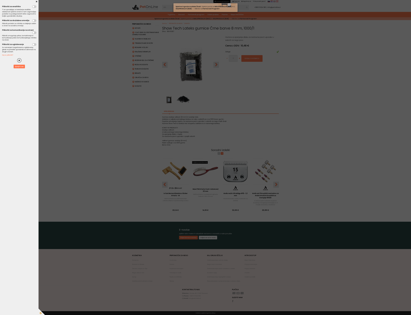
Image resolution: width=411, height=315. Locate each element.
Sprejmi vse (19, 66)
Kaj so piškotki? (7, 55)
